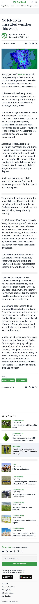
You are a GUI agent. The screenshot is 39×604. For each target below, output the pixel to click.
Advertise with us (7, 593)
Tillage (29, 6)
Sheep (23, 6)
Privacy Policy (6, 590)
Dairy (18, 6)
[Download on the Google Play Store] (28, 577)
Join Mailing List (19, 564)
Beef (12, 6)
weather (22, 74)
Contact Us (5, 584)
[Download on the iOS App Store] (10, 577)
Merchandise (6, 596)
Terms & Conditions (8, 587)
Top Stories (5, 6)
